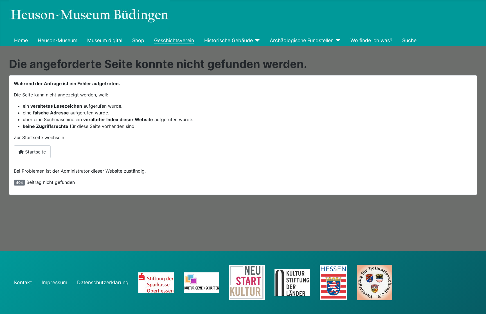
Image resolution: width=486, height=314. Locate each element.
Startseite (35, 152)
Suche (409, 40)
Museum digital (104, 40)
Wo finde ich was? (371, 40)
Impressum (54, 282)
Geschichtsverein (174, 40)
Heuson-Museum (57, 40)
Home (21, 40)
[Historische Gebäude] (256, 40)
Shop (138, 40)
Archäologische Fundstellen (302, 40)
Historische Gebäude (228, 40)
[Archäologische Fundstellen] (337, 40)
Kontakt (23, 282)
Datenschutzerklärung (103, 282)
